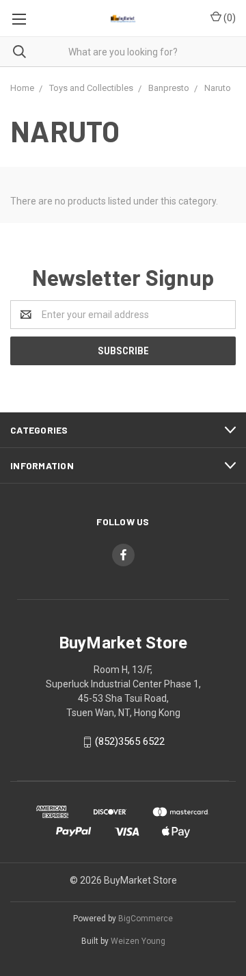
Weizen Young (138, 941)
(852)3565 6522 (130, 741)
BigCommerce (145, 918)
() (228, 17)
